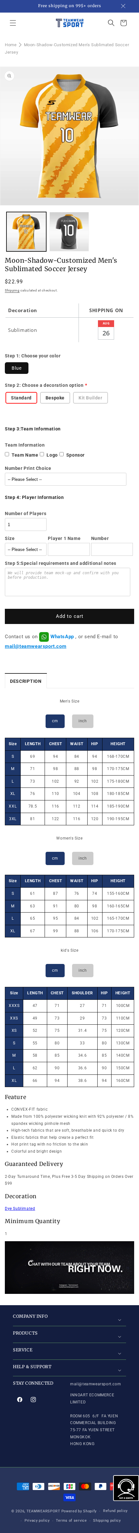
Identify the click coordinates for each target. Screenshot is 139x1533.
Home (10, 44)
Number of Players (25, 513)
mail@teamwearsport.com (35, 646)
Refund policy (115, 1511)
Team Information (25, 445)
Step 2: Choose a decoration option (44, 385)
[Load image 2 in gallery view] (69, 232)
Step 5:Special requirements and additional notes (60, 563)
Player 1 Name (64, 538)
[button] (13, 23)
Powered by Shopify (79, 1511)
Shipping (12, 290)
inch (83, 721)
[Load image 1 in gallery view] (26, 232)
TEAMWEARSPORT (43, 1511)
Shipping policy (107, 1520)
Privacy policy (37, 1520)
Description (26, 681)
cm (55, 721)
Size (10, 538)
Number (100, 538)
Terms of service (71, 1520)
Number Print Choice (28, 468)
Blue (17, 368)
